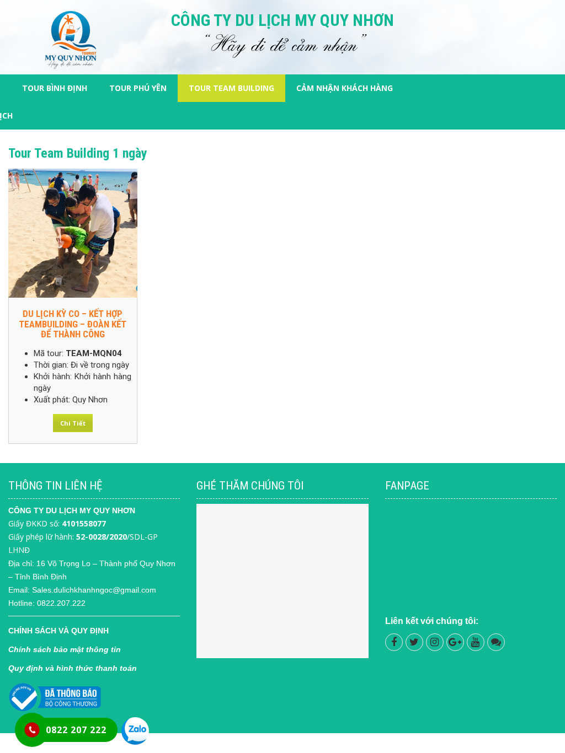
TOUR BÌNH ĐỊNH (54, 88)
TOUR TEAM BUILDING (231, 88)
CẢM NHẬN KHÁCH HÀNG (344, 88)
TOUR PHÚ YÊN (138, 88)
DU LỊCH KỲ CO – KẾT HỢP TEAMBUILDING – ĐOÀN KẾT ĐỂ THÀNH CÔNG (72, 324)
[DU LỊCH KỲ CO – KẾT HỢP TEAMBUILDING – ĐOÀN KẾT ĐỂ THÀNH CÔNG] (72, 233)
